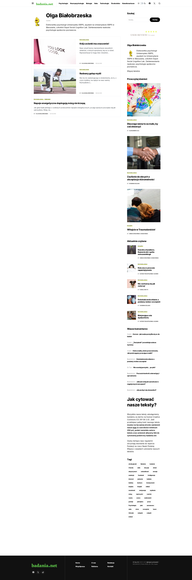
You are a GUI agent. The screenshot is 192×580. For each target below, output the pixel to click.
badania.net (151, 435)
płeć (141, 505)
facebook (141, 475)
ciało (138, 468)
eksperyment (133, 471)
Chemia (131, 468)
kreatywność (150, 483)
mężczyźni (139, 494)
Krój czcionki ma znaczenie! (94, 43)
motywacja (142, 490)
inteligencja (151, 475)
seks (130, 509)
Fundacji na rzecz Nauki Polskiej (140, 446)
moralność (132, 490)
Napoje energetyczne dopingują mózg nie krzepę (59, 103)
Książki (129, 225)
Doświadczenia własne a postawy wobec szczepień (149, 300)
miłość (148, 486)
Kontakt (110, 566)
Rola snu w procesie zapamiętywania (146, 269)
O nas (93, 563)
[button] (33, 3)
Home (77, 563)
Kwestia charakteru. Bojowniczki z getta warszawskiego (146, 252)
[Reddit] (43, 572)
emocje (155, 471)
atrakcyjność (133, 464)
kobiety (131, 483)
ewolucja (131, 475)
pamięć (131, 501)
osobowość (147, 498)
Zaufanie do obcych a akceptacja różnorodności (140, 178)
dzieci (155, 468)
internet (131, 479)
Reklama (94, 566)
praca (149, 501)
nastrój (149, 494)
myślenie (152, 490)
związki (149, 513)
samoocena (150, 505)
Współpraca (80, 566)
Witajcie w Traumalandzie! (141, 229)
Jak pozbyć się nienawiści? (146, 390)
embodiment (145, 471)
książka (131, 486)
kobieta (149, 479)
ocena (138, 498)
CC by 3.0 (136, 562)
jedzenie (140, 479)
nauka (130, 498)
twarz (155, 509)
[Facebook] (149, 3)
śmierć (131, 517)
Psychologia (84, 39)
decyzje (146, 468)
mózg (130, 494)
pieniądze (140, 501)
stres (137, 509)
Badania (143, 464)
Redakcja (110, 563)
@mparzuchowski (152, 562)
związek (140, 513)
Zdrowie (47, 99)
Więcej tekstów (133, 71)
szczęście (146, 509)
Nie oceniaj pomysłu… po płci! (144, 367)
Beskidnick (131, 359)
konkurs (139, 483)
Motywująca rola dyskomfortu (145, 316)
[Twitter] (154, 3)
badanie (152, 464)
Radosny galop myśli (90, 73)
